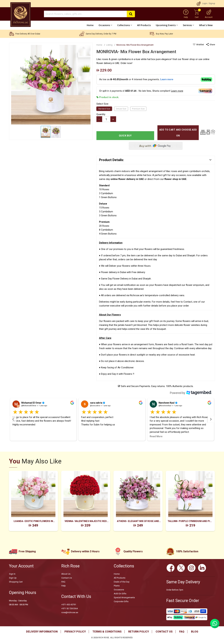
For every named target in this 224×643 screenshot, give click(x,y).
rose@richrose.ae (69, 612)
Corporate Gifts (121, 601)
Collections (123, 25)
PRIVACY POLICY (75, 631)
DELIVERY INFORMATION (42, 631)
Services (187, 25)
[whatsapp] (215, 627)
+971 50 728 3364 (69, 608)
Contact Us (66, 578)
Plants (117, 585)
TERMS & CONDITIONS (107, 631)
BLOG (194, 631)
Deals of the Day (121, 582)
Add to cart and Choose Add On (178, 132)
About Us (65, 574)
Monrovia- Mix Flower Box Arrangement (134, 45)
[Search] (131, 14)
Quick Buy (125, 135)
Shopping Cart (16, 582)
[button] (43, 419)
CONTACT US (164, 631)
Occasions (104, 25)
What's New (206, 25)
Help (63, 585)
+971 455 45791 (68, 604)
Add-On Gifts (120, 593)
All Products (144, 25)
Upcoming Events (166, 25)
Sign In (12, 574)
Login (204, 3)
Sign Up (13, 578)
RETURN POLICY (138, 631)
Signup (212, 3)
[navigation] (13, 419)
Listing (109, 45)
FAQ (63, 582)
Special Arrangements (124, 597)
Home (90, 25)
